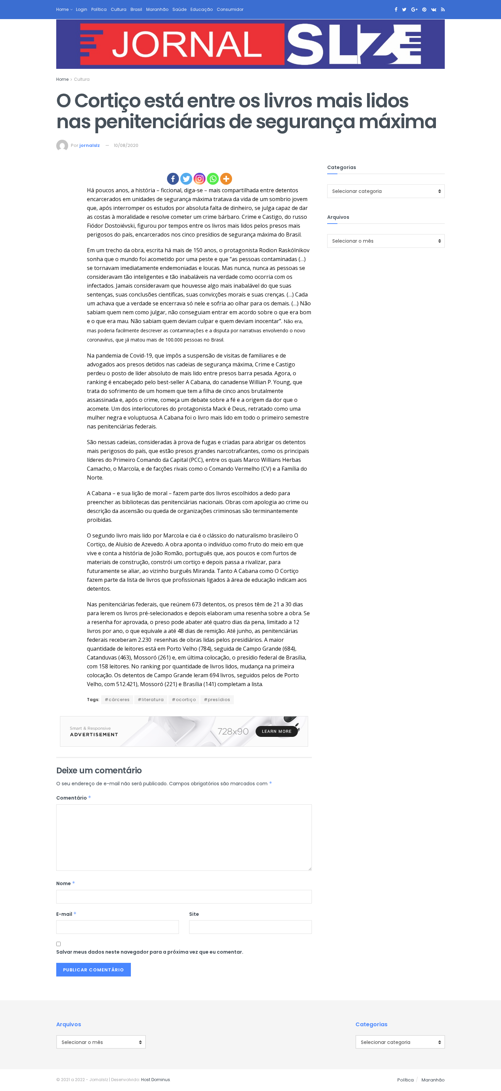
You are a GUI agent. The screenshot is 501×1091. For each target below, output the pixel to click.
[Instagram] (200, 179)
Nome (65, 883)
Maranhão (157, 9)
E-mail (66, 914)
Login (81, 9)
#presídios (217, 699)
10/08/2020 (126, 145)
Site (194, 914)
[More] (226, 179)
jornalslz (89, 145)
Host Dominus (155, 1079)
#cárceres (117, 699)
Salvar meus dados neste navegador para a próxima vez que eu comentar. (149, 952)
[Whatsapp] (213, 179)
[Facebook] (173, 179)
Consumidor (230, 9)
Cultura (118, 9)
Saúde (179, 9)
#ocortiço (184, 699)
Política (99, 9)
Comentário (73, 797)
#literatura (151, 699)
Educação (202, 9)
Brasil (136, 9)
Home (62, 9)
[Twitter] (186, 179)
